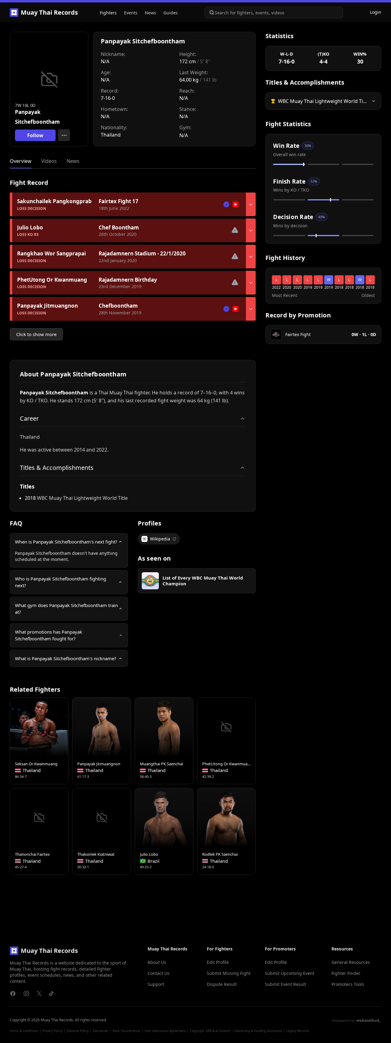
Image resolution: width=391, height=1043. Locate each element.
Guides (170, 13)
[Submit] (210, 12)
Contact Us (159, 973)
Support (156, 984)
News (150, 13)
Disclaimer (100, 1031)
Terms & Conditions (24, 1031)
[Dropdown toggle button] (251, 204)
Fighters (108, 13)
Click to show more (36, 334)
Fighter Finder (345, 973)
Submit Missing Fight (228, 973)
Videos (49, 161)
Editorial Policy (78, 1031)
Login (375, 12)
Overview (20, 161)
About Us (157, 962)
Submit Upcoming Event (289, 973)
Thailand (111, 134)
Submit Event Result (285, 984)
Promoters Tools (347, 984)
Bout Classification (126, 1031)
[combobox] (273, 12)
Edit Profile (218, 962)
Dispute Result (222, 984)
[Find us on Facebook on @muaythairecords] (13, 993)
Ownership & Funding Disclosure (258, 1031)
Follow (35, 135)
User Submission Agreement (165, 1031)
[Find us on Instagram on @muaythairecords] (26, 993)
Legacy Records (297, 1031)
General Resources (350, 962)
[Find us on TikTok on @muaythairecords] (51, 993)
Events (130, 13)
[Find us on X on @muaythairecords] (39, 993)
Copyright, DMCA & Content (210, 1031)
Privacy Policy (52, 1031)
